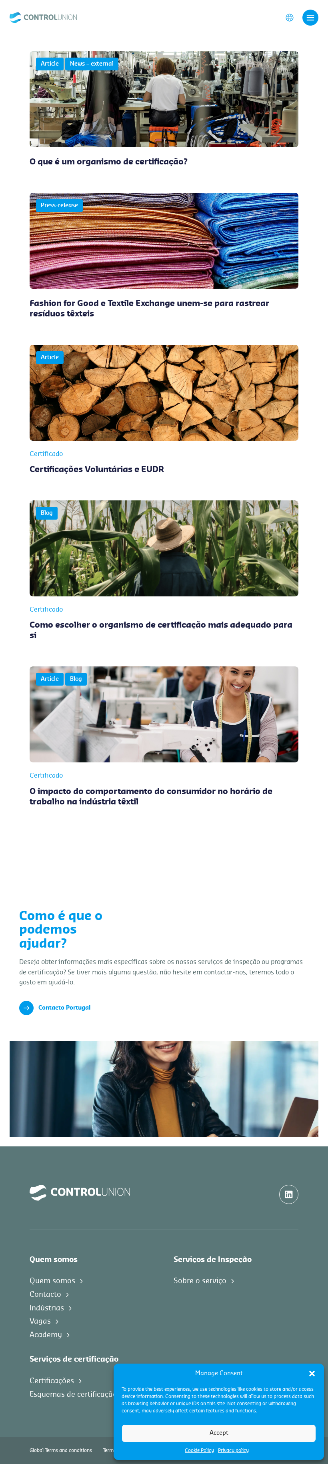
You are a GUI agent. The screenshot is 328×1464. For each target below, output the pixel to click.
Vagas (40, 1321)
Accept (219, 1433)
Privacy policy (233, 1450)
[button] (312, 1374)
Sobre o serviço (200, 1280)
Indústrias (47, 1308)
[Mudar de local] (289, 17)
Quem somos (52, 1280)
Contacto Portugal (64, 1008)
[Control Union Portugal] (43, 17)
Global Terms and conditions (61, 1450)
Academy (46, 1334)
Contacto (45, 1294)
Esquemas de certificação (73, 1394)
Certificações (52, 1380)
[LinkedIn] (288, 1194)
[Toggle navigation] (310, 18)
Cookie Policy (199, 1450)
